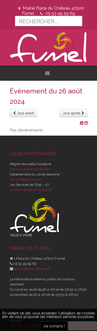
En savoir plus (82, 326)
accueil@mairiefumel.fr (32, 269)
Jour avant (25, 113)
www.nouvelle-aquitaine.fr (30, 169)
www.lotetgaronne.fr (26, 179)
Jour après (72, 113)
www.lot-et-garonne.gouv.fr (31, 190)
